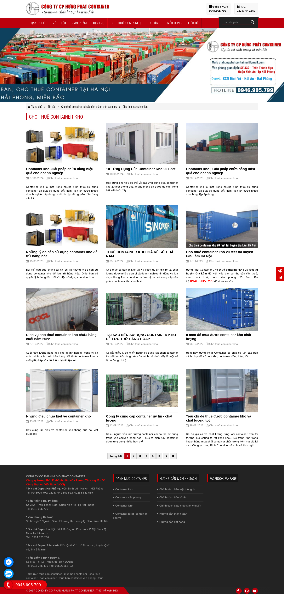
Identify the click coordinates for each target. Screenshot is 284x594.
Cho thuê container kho (63, 178)
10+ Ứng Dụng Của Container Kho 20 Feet (140, 169)
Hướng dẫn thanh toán (173, 513)
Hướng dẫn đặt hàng (172, 521)
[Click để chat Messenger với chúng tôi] (9, 562)
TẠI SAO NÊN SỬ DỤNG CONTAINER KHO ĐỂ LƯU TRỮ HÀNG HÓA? (141, 337)
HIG (115, 590)
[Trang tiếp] (166, 456)
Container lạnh (124, 505)
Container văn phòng (128, 497)
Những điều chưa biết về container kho (58, 416)
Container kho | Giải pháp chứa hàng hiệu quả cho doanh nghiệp (220, 171)
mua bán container (50, 573)
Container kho (124, 489)
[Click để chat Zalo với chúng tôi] (9, 574)
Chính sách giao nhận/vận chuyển (180, 505)
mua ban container (75, 573)
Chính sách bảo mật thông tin (177, 489)
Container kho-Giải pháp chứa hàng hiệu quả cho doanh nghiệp (59, 171)
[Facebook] (239, 591)
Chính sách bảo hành (172, 497)
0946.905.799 (217, 10)
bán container (48, 577)
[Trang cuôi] (173, 456)
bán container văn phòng (80, 577)
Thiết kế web (104, 590)
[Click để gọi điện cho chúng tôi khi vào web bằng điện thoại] (8, 584)
